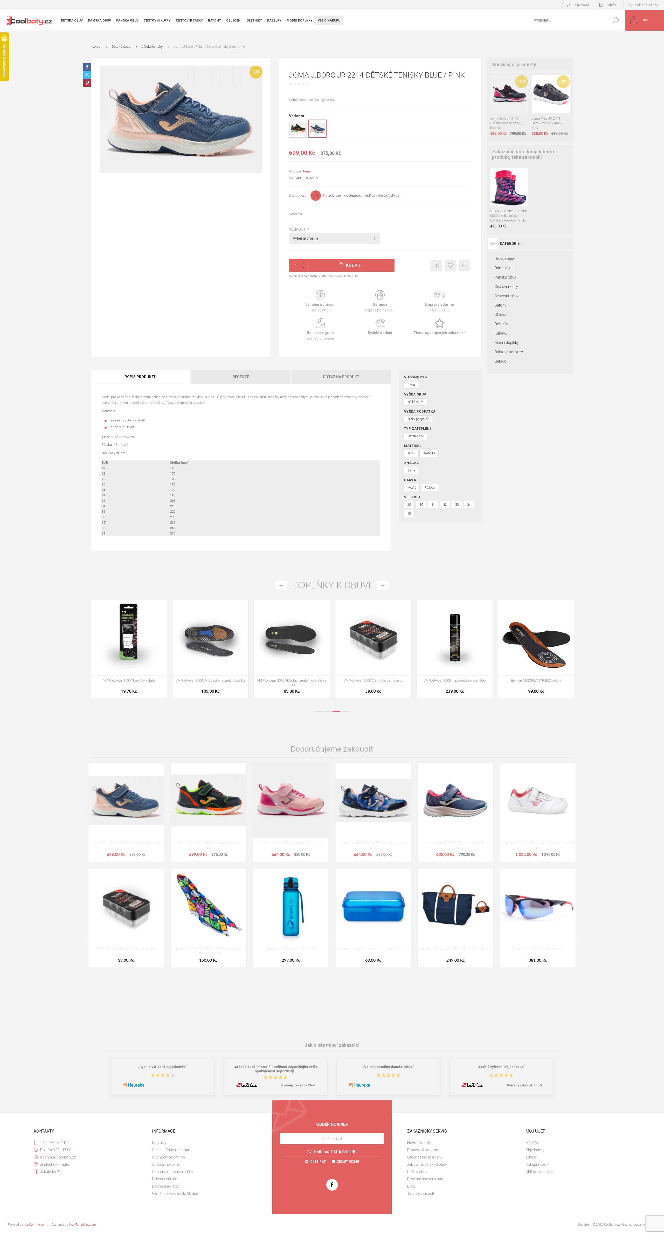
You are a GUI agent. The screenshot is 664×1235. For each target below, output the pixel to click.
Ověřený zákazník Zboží (298, 1085)
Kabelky (501, 333)
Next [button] (383, 585)
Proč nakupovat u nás (425, 1179)
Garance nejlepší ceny (436, 265)
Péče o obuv (417, 1172)
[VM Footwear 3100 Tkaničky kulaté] (292, 649)
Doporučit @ (464, 265)
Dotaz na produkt (341, 377)
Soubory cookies (166, 1164)
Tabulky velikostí (420, 1193)
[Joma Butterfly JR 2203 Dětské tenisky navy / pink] (373, 812)
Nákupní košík (536, 1164)
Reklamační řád (164, 1179)
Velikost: (298, 229)
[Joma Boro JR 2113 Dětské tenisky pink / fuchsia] (290, 812)
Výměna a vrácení (320, 301)
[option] (129, 651)
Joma (306, 171)
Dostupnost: (298, 195)
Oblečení (501, 315)
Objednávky (534, 1150)
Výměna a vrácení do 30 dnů (175, 1193)
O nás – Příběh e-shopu (171, 1150)
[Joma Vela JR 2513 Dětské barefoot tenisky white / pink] (538, 812)
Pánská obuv (505, 277)
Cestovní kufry (506, 287)
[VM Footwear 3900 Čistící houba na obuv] (536, 649)
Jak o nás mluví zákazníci (332, 1044)
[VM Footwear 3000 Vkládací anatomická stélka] (373, 649)
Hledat (615, 20)
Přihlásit (612, 5)
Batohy (500, 305)
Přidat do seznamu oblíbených (512, 100)
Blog (411, 1186)
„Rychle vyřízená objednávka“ (162, 1067)
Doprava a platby (165, 1186)
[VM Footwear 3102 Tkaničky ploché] (210, 649)
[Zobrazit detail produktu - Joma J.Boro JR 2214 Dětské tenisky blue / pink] (317, 136)
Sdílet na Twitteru (87, 75)
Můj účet (532, 1143)
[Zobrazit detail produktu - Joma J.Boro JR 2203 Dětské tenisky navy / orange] (298, 136)
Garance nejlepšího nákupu (380, 301)
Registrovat (581, 5)
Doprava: (296, 214)
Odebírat (318, 1161)
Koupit (504, 100)
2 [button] (327, 711)
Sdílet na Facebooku (87, 67)
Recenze (241, 377)
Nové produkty (419, 1143)
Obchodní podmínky (168, 1157)
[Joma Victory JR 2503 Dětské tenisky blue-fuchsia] (455, 812)
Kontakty (159, 1143)
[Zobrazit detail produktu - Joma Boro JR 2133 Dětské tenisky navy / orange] (503, 82)
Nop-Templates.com (82, 1224)
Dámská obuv (506, 268)
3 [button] (336, 711)
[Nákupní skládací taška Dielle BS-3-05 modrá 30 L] (455, 918)
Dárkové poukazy (509, 352)
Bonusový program (423, 1150)
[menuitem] (208, 1142)
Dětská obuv (505, 258)
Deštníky (501, 324)
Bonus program (320, 329)
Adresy (531, 1157)
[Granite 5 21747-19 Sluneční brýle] (538, 918)
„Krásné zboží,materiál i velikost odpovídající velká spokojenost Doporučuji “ (276, 1069)
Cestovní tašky (506, 296)
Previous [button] (281, 585)
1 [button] (319, 711)
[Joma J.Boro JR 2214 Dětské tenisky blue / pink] (126, 812)
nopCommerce (34, 1224)
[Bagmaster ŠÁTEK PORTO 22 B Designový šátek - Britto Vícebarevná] (208, 918)
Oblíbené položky (539, 1172)
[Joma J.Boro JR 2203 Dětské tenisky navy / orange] (208, 812)
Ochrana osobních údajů (172, 1172)
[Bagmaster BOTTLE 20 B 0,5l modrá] (290, 918)
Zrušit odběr (348, 1161)
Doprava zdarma (439, 301)
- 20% (256, 72)
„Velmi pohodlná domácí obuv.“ (388, 1067)
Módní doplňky (507, 343)
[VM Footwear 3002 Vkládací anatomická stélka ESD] (455, 649)
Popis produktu (141, 377)
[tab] (141, 377)
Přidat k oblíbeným (450, 265)
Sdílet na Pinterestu (87, 83)
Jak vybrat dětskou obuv (427, 1164)
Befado (501, 361)
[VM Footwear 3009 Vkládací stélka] (129, 649)
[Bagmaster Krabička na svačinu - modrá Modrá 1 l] (373, 918)
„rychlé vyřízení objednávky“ (501, 1067)
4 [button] (345, 711)
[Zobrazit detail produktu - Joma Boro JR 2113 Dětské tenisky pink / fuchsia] (515, 82)
